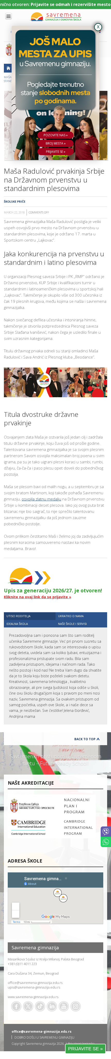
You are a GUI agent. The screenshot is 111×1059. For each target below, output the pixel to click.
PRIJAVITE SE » (85, 1048)
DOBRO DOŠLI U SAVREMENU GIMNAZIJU (44, 1037)
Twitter (28, 1006)
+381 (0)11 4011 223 (22, 963)
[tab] (30, 616)
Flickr (75, 1006)
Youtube (63, 1006)
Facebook (16, 1006)
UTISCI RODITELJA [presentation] (18, 616)
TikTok (40, 1006)
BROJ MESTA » (56, 143)
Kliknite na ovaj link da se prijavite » (37, 596)
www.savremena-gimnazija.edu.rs (33, 996)
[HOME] (8, 68)
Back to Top (85, 739)
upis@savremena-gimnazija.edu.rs (34, 987)
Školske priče (14, 201)
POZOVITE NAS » (56, 135)
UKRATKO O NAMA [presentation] (71, 616)
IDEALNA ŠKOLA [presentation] (17, 624)
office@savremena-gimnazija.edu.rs (35, 982)
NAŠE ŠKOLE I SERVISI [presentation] (72, 624)
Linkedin (52, 1006)
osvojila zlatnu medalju (41, 498)
